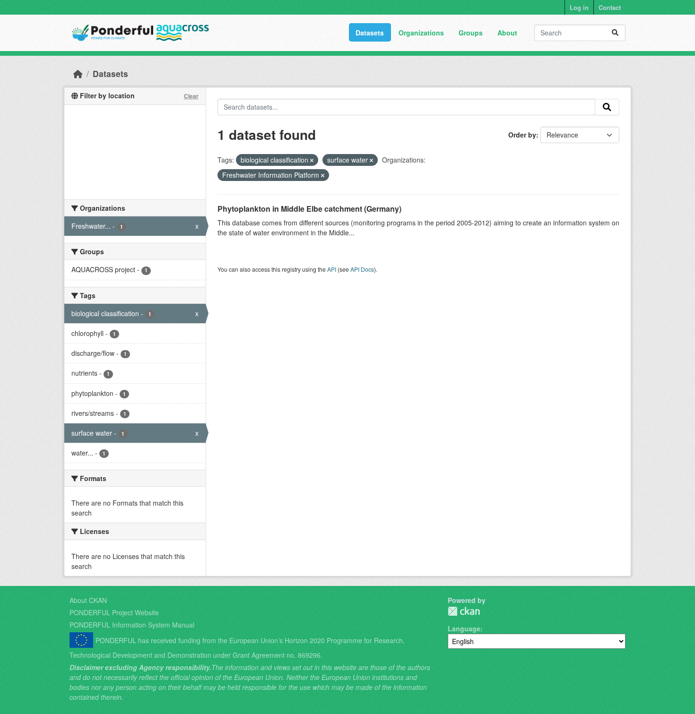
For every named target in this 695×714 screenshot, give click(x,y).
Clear (191, 96)
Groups (471, 32)
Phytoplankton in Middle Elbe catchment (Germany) (309, 208)
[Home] (78, 73)
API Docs (362, 269)
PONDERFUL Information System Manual (132, 624)
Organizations (421, 32)
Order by (522, 134)
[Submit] (615, 33)
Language (464, 628)
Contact (610, 7)
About (507, 32)
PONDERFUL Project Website (114, 612)
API (331, 269)
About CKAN (88, 600)
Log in (579, 7)
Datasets (370, 32)
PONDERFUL (464, 611)
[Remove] (311, 160)
